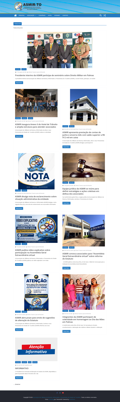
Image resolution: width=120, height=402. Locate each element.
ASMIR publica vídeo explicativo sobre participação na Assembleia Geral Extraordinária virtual (32, 252)
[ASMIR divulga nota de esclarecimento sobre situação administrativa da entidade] (36, 171)
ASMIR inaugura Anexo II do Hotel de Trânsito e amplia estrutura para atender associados (36, 125)
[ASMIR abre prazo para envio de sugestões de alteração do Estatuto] (36, 292)
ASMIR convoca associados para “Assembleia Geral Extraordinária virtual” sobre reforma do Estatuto (83, 256)
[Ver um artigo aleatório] (105, 15)
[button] (35, 15)
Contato (65, 15)
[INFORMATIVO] (36, 349)
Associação (30, 15)
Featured (18, 69)
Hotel (50, 15)
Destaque (18, 118)
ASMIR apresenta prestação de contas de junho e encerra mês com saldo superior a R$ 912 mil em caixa (83, 135)
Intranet (57, 15)
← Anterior (16, 384)
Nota (30, 362)
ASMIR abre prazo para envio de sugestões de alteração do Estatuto (35, 319)
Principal (22, 15)
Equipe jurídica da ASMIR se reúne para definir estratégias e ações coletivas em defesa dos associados (80, 191)
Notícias (24, 69)
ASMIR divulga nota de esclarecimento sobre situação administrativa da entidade (36, 197)
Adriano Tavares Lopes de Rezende (36, 72)
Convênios (42, 15)
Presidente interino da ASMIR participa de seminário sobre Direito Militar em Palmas (54, 75)
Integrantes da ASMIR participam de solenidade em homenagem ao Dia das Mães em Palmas (83, 319)
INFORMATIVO (21, 368)
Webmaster (29, 365)
